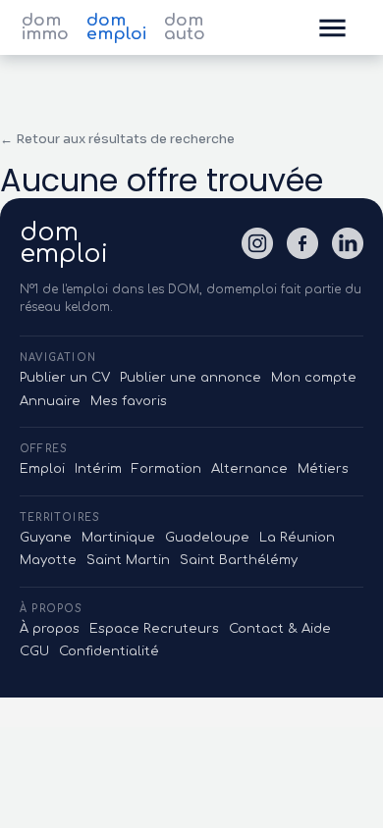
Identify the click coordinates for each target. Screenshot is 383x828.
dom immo (45, 27)
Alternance (249, 469)
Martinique (118, 537)
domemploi (64, 243)
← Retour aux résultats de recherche (117, 138)
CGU (34, 651)
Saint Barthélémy (239, 560)
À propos (50, 629)
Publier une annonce (190, 378)
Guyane (46, 537)
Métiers (323, 469)
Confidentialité (109, 651)
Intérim (98, 469)
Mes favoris (128, 401)
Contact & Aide (280, 629)
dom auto (184, 27)
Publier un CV (65, 378)
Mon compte (313, 378)
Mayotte (48, 560)
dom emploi (116, 27)
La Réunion (297, 537)
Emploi (42, 469)
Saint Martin (128, 560)
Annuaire (50, 401)
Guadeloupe (207, 537)
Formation (166, 469)
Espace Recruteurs (154, 629)
